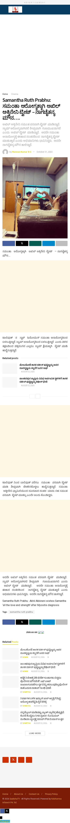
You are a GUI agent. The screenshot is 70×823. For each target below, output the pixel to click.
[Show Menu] (3, 9)
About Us (18, 794)
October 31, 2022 (45, 152)
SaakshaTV (15, 799)
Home (5, 94)
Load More (35, 733)
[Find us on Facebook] (5, 760)
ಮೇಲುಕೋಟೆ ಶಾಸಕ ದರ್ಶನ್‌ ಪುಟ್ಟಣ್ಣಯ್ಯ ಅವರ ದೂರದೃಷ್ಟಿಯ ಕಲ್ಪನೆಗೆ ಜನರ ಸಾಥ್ (39, 366)
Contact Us (34, 794)
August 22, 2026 (27, 372)
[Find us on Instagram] (21, 760)
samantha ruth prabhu (21, 612)
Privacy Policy (51, 794)
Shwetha (27, 692)
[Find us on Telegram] (29, 760)
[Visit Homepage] (15, 9)
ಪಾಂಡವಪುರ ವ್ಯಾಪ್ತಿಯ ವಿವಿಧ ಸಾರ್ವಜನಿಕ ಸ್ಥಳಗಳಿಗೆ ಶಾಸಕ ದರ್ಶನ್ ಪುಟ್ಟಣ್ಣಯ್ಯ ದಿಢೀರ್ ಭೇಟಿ (44, 380)
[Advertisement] (35, 52)
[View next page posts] (37, 396)
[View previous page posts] (32, 396)
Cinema (14, 94)
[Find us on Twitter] (13, 760)
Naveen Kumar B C (21, 152)
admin (25, 657)
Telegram (5, 821)
